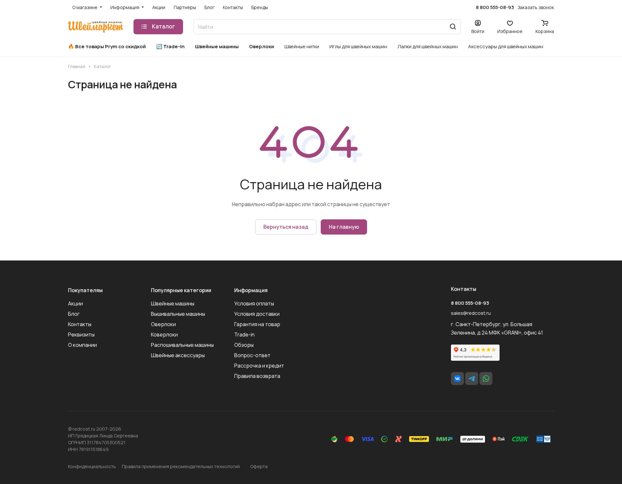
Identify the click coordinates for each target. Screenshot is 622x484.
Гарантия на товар (257, 324)
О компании (82, 344)
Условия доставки (257, 313)
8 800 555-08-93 (495, 7)
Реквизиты (81, 334)
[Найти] (453, 26)
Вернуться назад (285, 226)
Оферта (259, 466)
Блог (74, 313)
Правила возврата (257, 376)
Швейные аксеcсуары (178, 355)
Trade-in (244, 334)
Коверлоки (164, 334)
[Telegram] (471, 378)
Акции (75, 303)
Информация (251, 290)
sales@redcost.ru (471, 313)
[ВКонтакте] (457, 378)
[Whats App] (485, 378)
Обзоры (244, 344)
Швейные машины (172, 303)
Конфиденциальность (92, 466)
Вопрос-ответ (252, 355)
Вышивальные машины (178, 313)
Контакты (79, 324)
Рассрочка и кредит (259, 365)
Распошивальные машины (182, 344)
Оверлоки (163, 324)
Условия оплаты (254, 303)
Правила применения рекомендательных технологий (181, 466)
